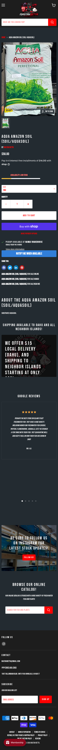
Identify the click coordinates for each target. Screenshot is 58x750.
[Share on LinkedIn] (16, 267)
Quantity (5, 197)
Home (3, 37)
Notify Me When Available (29, 253)
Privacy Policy (42, 735)
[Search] (52, 22)
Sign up (45, 699)
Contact (12, 732)
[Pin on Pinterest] (22, 267)
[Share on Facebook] (4, 267)
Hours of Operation (24, 732)
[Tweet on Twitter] (10, 267)
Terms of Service (39, 732)
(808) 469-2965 (11, 667)
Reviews (38, 738)
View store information (15, 249)
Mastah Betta (9, 147)
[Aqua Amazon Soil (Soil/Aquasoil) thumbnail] (5, 123)
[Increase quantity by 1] (28, 204)
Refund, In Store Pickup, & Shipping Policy (20, 735)
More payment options (29, 233)
